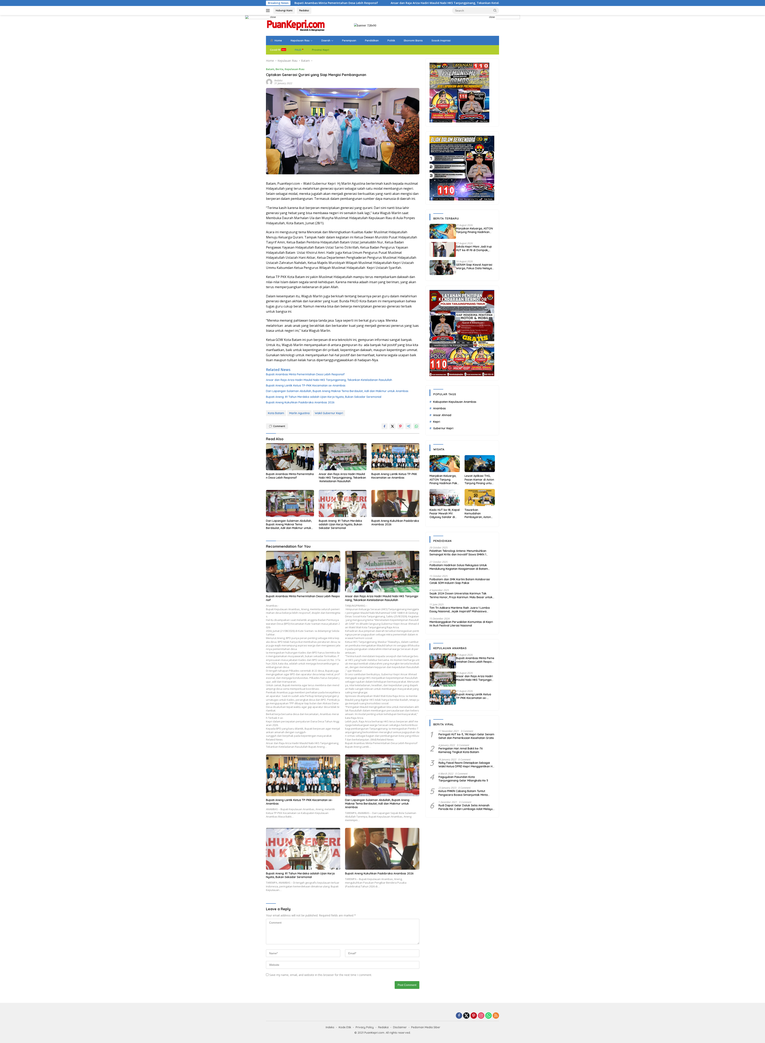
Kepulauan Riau (300, 40)
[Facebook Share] (384, 426)
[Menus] (268, 10)
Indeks (330, 1027)
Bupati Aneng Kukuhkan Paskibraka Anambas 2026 (300, 402)
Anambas (439, 408)
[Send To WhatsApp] (416, 426)
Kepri (436, 421)
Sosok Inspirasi (441, 40)
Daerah (325, 40)
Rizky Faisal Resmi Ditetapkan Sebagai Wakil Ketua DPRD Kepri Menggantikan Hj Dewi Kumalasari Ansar (465, 764)
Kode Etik (345, 1027)
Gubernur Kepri (443, 428)
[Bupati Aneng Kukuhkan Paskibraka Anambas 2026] (395, 503)
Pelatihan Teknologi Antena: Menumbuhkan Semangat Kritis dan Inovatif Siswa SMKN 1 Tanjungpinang (458, 552)
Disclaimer (400, 1027)
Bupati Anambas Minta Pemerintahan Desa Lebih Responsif (305, 374)
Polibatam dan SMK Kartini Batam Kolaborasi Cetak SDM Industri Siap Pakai (460, 581)
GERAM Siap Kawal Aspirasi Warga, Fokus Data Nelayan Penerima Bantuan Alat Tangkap (474, 266)
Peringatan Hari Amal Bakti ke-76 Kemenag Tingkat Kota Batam (460, 750)
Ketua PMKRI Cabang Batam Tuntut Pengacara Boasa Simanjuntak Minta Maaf (463, 792)
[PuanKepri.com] (296, 25)
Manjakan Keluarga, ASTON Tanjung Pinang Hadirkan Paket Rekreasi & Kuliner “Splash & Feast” (474, 230)
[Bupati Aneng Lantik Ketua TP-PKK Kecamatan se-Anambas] (395, 456)
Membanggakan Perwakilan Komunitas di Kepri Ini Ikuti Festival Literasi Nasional (461, 623)
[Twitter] (466, 1015)
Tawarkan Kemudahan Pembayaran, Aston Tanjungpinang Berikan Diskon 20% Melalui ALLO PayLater (479, 513)
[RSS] (496, 1015)
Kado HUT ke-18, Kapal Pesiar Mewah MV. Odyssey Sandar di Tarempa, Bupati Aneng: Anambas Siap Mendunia (445, 513)
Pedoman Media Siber (425, 1027)
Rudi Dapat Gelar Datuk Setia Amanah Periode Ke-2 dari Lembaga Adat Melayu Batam (465, 807)
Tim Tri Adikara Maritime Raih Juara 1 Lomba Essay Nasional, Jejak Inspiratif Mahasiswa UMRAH (460, 609)
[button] (495, 10)
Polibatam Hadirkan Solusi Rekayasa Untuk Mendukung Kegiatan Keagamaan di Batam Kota (459, 567)
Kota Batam (276, 413)
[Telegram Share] (408, 426)
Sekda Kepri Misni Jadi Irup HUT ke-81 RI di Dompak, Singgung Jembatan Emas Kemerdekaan (474, 248)
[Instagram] (481, 1015)
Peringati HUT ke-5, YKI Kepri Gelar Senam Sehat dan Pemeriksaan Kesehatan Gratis (466, 736)
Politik (391, 40)
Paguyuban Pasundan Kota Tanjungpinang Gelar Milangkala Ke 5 (463, 778)
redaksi (278, 80)
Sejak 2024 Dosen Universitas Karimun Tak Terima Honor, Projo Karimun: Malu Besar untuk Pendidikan (461, 595)
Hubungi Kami (284, 10)
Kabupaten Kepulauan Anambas (454, 402)
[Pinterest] (474, 1015)
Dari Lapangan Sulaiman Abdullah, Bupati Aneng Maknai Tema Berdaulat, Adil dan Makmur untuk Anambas (337, 391)
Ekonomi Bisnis (413, 40)
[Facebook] (459, 1015)
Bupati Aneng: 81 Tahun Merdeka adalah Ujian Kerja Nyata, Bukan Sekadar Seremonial (323, 397)
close (273, 17)
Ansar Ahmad (442, 415)
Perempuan (349, 40)
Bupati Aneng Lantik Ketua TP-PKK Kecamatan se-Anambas (473, 3)
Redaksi (304, 10)
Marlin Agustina (299, 413)
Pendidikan (372, 40)
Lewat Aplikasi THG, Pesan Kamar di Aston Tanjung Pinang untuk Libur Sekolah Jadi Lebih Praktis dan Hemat (479, 479)
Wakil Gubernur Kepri (329, 413)
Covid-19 (275, 49)
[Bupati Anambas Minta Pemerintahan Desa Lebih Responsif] (290, 456)
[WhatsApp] (488, 1015)
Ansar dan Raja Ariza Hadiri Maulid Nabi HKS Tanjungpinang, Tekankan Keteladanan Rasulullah (352, 3)
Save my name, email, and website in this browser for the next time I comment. (320, 975)
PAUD (298, 49)
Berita (279, 69)
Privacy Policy (365, 1027)
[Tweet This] (392, 426)
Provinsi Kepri (320, 49)
